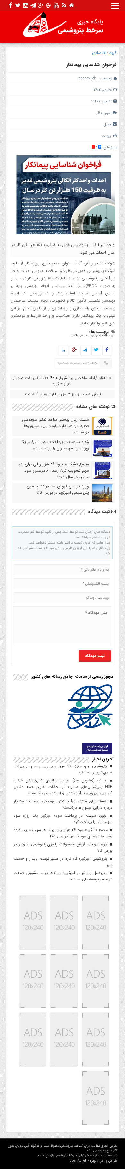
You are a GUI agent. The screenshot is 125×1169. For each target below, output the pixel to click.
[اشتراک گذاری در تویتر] (96, 350)
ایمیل (108, 124)
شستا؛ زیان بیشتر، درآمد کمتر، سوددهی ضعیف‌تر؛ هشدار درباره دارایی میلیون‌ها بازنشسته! (55, 426)
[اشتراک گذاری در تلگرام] (85, 350)
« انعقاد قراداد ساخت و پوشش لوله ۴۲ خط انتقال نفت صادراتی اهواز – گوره (61, 381)
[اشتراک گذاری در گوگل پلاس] (74, 350)
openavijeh (87, 78)
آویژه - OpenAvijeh (82, 1161)
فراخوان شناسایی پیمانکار (91, 65)
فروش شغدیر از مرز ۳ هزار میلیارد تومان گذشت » (63, 394)
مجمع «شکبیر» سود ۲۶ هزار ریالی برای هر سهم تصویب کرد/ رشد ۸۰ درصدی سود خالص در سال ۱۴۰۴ (54, 470)
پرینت (107, 136)
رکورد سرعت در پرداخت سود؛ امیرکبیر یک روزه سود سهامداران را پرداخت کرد (54, 445)
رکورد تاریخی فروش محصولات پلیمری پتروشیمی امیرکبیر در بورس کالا (58, 489)
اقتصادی (99, 52)
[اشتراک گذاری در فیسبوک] (106, 350)
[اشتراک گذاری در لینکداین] (63, 350)
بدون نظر (104, 113)
